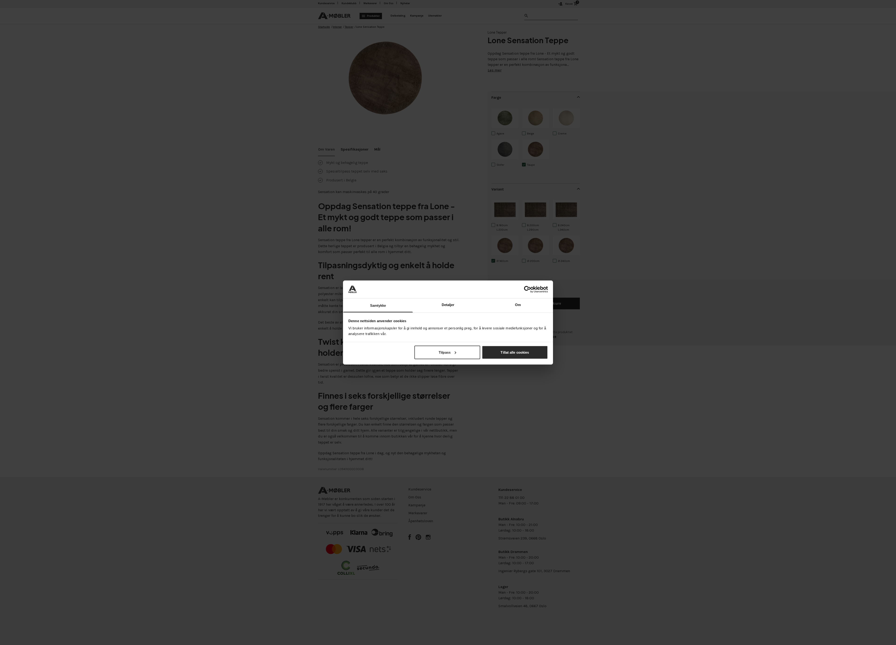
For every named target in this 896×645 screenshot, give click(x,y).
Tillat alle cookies (514, 352)
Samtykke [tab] (378, 305)
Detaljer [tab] (448, 305)
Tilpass (445, 352)
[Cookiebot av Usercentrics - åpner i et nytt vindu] (527, 289)
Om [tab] (518, 305)
